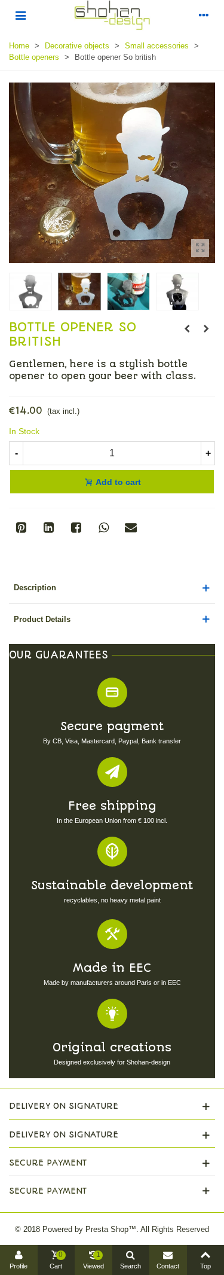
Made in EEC (112, 968)
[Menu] (20, 15)
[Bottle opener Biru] (206, 329)
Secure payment (112, 726)
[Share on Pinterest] (21, 527)
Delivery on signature (63, 1106)
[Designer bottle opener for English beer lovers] (200, 248)
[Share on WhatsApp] (103, 527)
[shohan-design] (112, 15)
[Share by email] (131, 527)
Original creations (112, 1047)
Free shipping (112, 806)
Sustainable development (112, 885)
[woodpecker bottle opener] (187, 329)
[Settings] (203, 15)
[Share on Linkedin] (48, 527)
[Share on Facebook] (76, 527)
